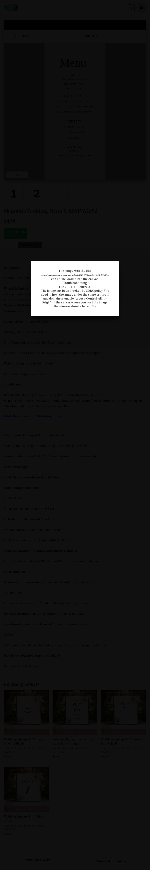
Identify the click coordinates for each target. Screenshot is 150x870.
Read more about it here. (71, 306)
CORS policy (94, 291)
